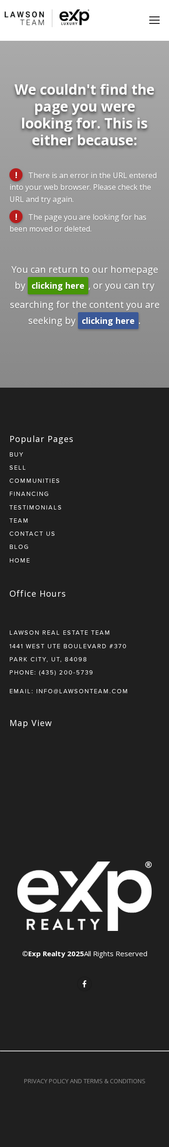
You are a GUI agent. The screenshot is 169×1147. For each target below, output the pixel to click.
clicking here (57, 285)
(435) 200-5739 (66, 672)
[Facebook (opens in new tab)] (84, 983)
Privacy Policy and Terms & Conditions (85, 1081)
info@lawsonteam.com (82, 691)
